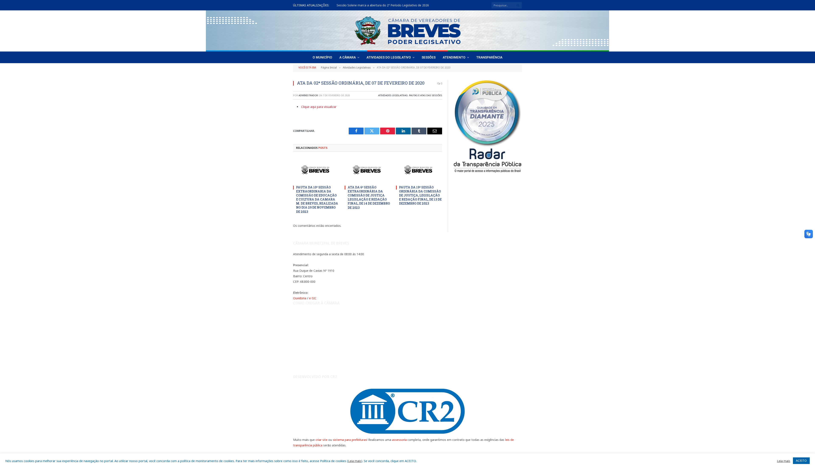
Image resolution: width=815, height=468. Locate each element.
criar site (321, 440)
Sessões (429, 57)
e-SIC (312, 298)
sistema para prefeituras (350, 440)
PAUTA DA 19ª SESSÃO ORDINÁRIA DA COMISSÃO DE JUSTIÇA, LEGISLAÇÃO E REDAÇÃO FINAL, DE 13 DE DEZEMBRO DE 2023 (420, 195)
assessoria (399, 440)
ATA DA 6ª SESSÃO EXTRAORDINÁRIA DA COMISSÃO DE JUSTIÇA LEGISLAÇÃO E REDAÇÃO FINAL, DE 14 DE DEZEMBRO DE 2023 (369, 197)
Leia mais (354, 461)
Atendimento (454, 57)
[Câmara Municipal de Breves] (407, 31)
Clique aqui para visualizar (318, 107)
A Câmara (347, 57)
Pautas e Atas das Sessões (425, 95)
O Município (322, 57)
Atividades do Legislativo (389, 57)
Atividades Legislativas (393, 95)
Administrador (308, 95)
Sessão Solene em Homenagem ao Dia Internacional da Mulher (381, 5)
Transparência (489, 57)
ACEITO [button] (801, 460)
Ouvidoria (299, 298)
